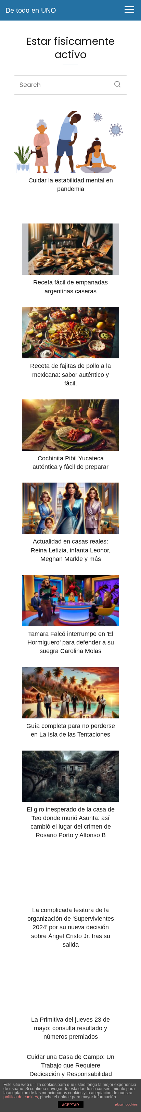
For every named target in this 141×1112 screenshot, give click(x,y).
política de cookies (20, 1097)
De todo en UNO (30, 10)
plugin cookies (126, 1104)
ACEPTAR (70, 1105)
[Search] (115, 82)
